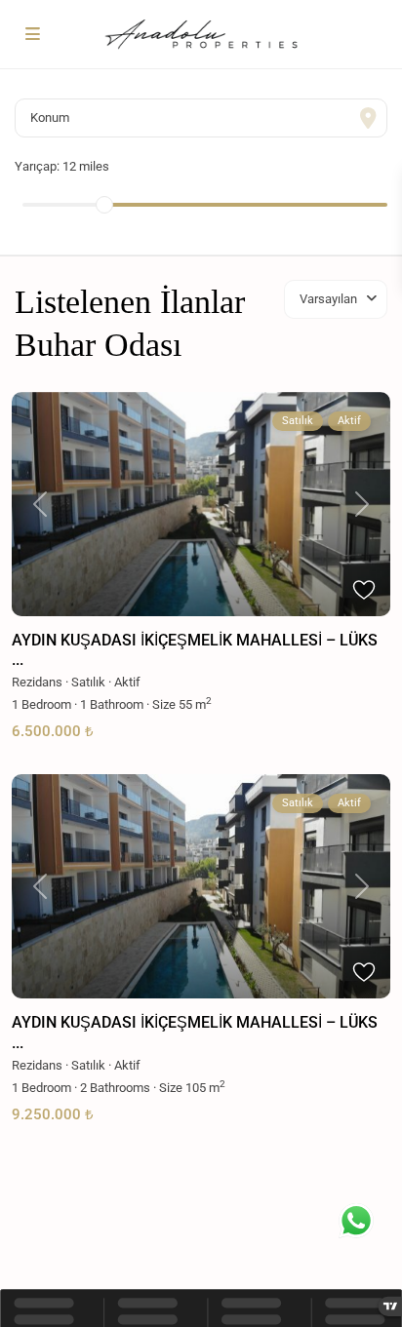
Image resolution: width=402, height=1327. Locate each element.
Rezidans (37, 682)
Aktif (127, 682)
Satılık (88, 682)
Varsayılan (328, 299)
